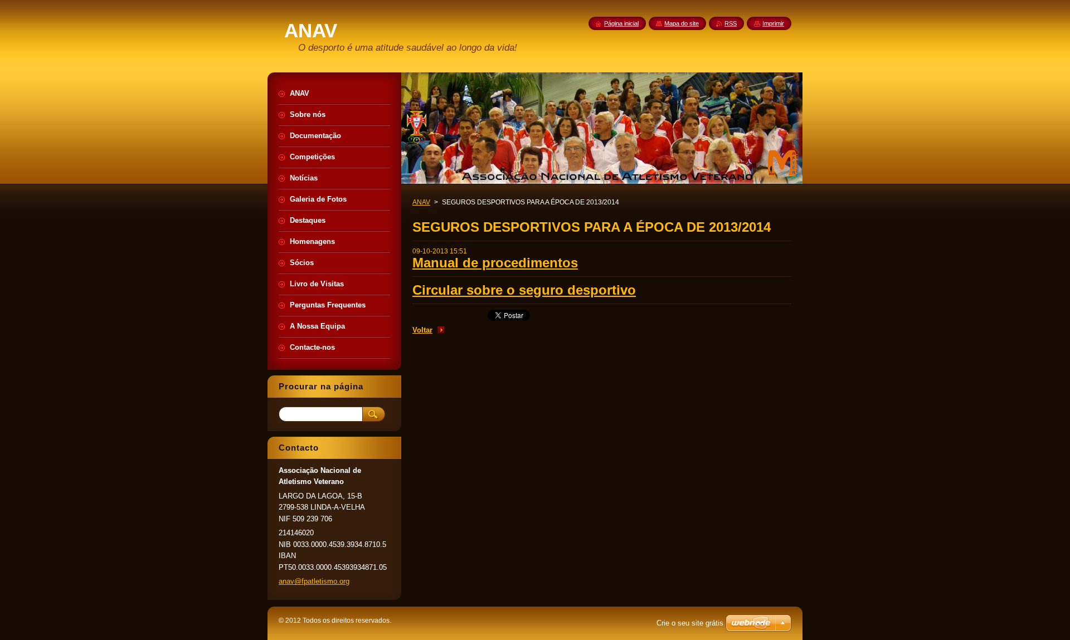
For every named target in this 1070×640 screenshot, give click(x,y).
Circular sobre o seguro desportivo (524, 289)
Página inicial (621, 23)
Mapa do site (681, 23)
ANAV (421, 202)
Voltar (422, 330)
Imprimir (773, 23)
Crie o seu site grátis (689, 623)
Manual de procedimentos (495, 262)
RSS (730, 23)
